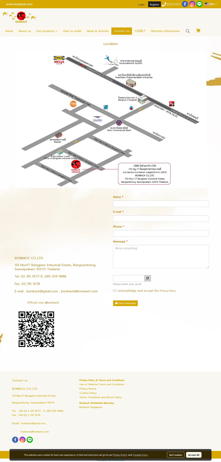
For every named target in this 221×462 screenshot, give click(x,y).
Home (9, 31)
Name (118, 197)
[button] (188, 31)
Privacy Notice (87, 389)
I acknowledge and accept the (145, 291)
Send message (127, 303)
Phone (118, 227)
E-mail (118, 212)
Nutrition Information (165, 31)
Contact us (121, 31)
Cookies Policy (88, 393)
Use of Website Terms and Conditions (101, 384)
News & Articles (98, 31)
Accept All (193, 454)
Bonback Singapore (90, 407)
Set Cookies (175, 454)
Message (120, 241)
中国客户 (140, 31)
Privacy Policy (168, 291)
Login (141, 4)
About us (24, 31)
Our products (46, 31)
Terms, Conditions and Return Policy (100, 397)
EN (211, 4)
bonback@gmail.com (42, 291)
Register (154, 4)
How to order (72, 31)
